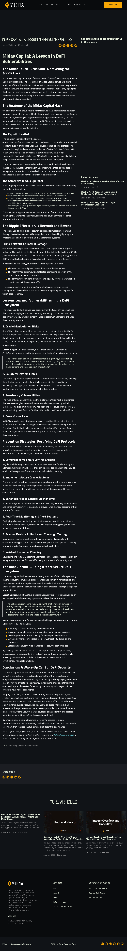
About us (77, 5)
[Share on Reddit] (71, 45)
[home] (14, 5)
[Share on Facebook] (67, 45)
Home (41, 5)
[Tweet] (60, 45)
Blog (86, 5)
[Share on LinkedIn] (64, 45)
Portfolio (66, 5)
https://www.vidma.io (64, 735)
